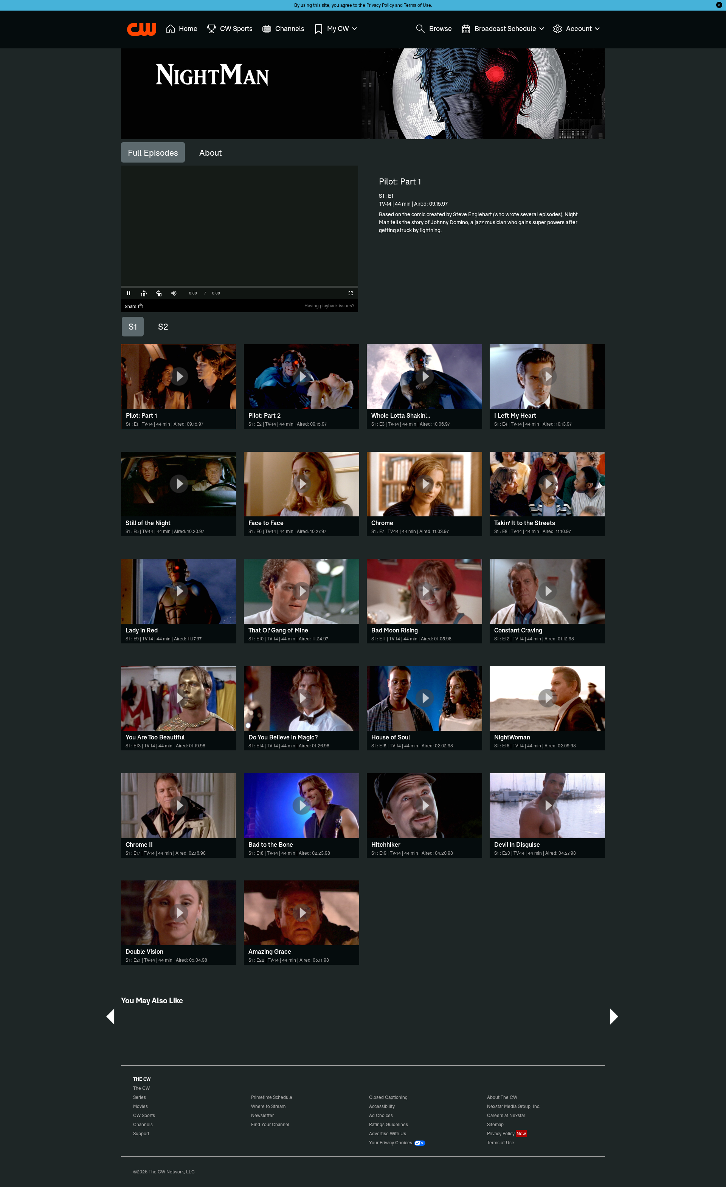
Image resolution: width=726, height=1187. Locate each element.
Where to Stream (268, 1106)
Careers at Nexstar (506, 1115)
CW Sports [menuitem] (236, 28)
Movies (140, 1106)
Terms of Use (417, 5)
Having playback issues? (329, 305)
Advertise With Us (387, 1133)
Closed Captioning (388, 1097)
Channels (143, 1124)
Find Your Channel (270, 1124)
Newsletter (262, 1115)
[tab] (153, 152)
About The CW (502, 1097)
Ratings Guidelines (388, 1124)
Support (141, 1133)
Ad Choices (381, 1115)
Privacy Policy (380, 5)
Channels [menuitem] (289, 28)
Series (139, 1097)
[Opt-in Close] (719, 5)
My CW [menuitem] (338, 28)
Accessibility (382, 1106)
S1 (133, 326)
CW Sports (144, 1115)
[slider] (239, 287)
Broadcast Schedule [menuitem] (505, 28)
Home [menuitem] (188, 28)
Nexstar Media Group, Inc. (513, 1106)
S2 (163, 326)
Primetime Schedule (271, 1097)
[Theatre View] (305, 293)
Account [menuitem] (579, 28)
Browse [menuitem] (440, 28)
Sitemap (495, 1124)
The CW (136, 26)
